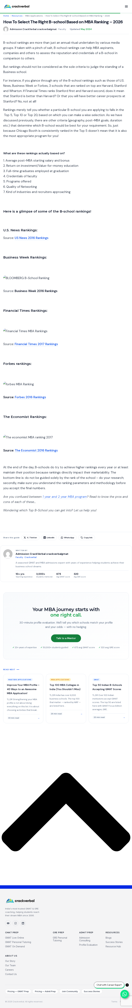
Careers (9, 969)
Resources (17, 16)
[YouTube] (8, 923)
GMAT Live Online (14, 937)
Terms (114, 1001)
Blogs (109, 937)
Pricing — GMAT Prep (18, 991)
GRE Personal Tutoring (60, 939)
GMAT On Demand (15, 946)
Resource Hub (113, 946)
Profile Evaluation (88, 944)
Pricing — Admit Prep (45, 991)
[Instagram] (15, 923)
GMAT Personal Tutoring (18, 942)
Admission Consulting (84, 939)
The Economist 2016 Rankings (36, 450)
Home (6, 16)
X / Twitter (32, 537)
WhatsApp (69, 537)
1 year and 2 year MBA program (65, 497)
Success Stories (114, 942)
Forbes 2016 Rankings (30, 397)
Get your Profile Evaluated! (22, 519)
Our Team (10, 965)
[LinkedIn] (23, 923)
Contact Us (11, 974)
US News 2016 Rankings (31, 238)
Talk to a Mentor (66, 638)
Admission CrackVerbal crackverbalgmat (33, 29)
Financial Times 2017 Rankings (36, 344)
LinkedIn (50, 537)
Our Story (10, 961)
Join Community (70, 991)
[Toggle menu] (126, 6)
